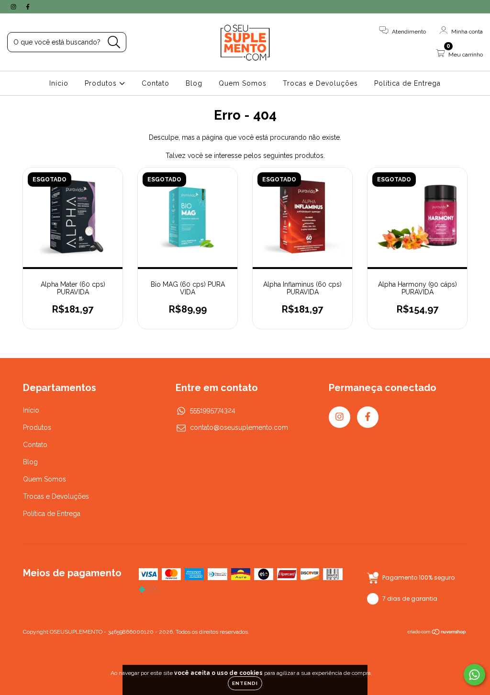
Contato (155, 83)
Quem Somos (243, 83)
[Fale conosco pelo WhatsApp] (474, 674)
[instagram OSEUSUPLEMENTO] (14, 7)
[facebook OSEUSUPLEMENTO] (28, 7)
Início (58, 83)
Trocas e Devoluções (320, 83)
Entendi (245, 683)
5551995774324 (212, 410)
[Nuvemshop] (437, 632)
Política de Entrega (407, 83)
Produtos (102, 83)
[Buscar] (114, 42)
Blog (194, 83)
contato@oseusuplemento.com (239, 427)
